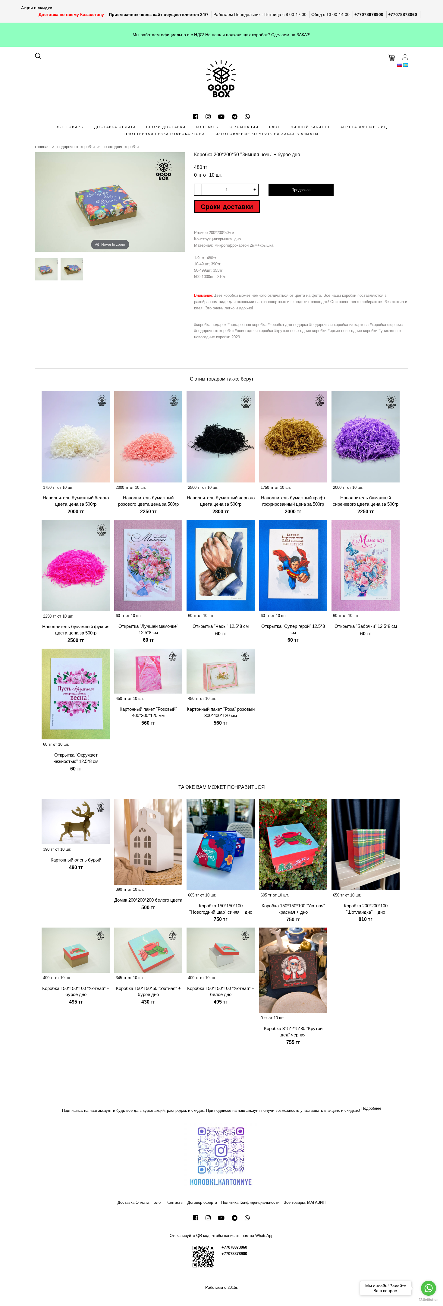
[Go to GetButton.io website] (428, 1300)
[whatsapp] (247, 116)
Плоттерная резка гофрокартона (164, 134)
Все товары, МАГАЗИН (304, 1202)
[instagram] (208, 116)
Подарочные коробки (76, 146)
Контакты (207, 127)
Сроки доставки (166, 127)
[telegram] (234, 116)
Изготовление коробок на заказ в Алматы (267, 134)
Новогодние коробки (120, 146)
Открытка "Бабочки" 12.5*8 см (366, 626)
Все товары (70, 127)
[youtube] (221, 116)
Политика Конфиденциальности (250, 1202)
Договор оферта (202, 1202)
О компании (244, 127)
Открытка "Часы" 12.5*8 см (221, 626)
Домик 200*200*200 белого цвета (148, 900)
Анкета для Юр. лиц (364, 127)
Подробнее (371, 1108)
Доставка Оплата (115, 127)
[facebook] (195, 116)
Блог (275, 127)
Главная (42, 146)
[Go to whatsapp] (428, 1288)
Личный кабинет (310, 127)
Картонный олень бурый (76, 859)
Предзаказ (300, 190)
